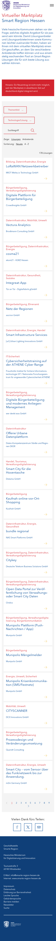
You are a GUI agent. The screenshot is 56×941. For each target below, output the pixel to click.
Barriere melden (11, 901)
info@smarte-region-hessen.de (25, 875)
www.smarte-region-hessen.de (26, 878)
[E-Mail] (39, 827)
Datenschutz (9, 889)
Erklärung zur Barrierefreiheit (17, 892)
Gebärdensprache (12, 898)
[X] (28, 827)
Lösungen (16, 139)
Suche (6, 907)
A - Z (26, 143)
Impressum (9, 886)
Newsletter (9, 904)
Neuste (19, 143)
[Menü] (51, 5)
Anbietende (27, 139)
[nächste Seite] (28, 806)
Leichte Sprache (11, 895)
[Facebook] (17, 827)
